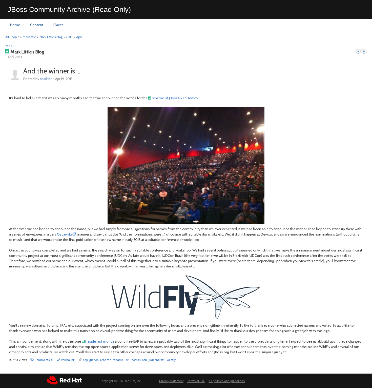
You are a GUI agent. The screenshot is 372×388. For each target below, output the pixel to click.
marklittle (29, 37)
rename (105, 360)
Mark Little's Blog (51, 37)
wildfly (171, 360)
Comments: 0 (43, 360)
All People (12, 37)
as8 (144, 360)
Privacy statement (171, 381)
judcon (94, 360)
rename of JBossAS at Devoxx (175, 98)
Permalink (67, 360)
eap (85, 360)
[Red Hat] (64, 380)
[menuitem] (15, 25)
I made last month (99, 341)
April (79, 37)
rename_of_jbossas (126, 360)
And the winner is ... (51, 71)
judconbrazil (157, 360)
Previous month (358, 51)
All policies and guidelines (227, 381)
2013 (69, 37)
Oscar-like (65, 234)
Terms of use (196, 381)
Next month (364, 51)
